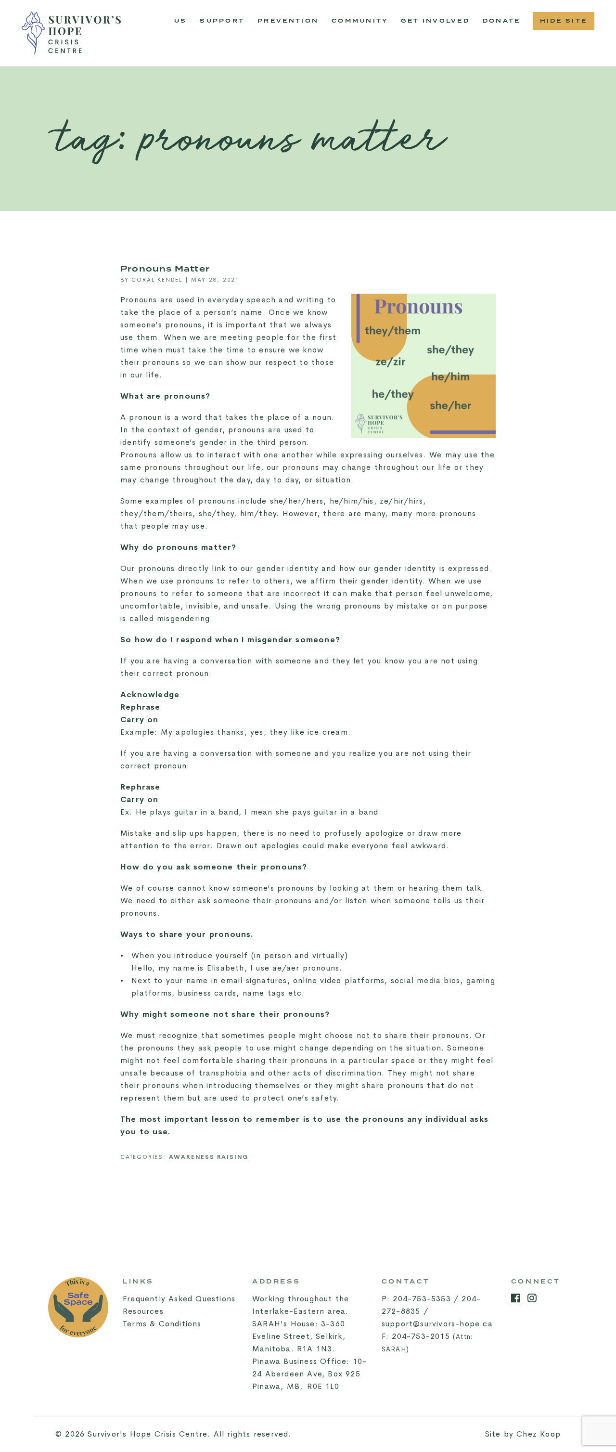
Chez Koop (538, 1434)
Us (180, 21)
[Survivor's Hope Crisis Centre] (71, 33)
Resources (143, 1311)
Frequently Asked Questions (179, 1299)
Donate (502, 21)
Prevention (291, 24)
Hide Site (564, 21)
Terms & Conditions (162, 1324)
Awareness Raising (209, 1157)
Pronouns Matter (165, 269)
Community (363, 24)
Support (222, 21)
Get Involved (435, 21)
